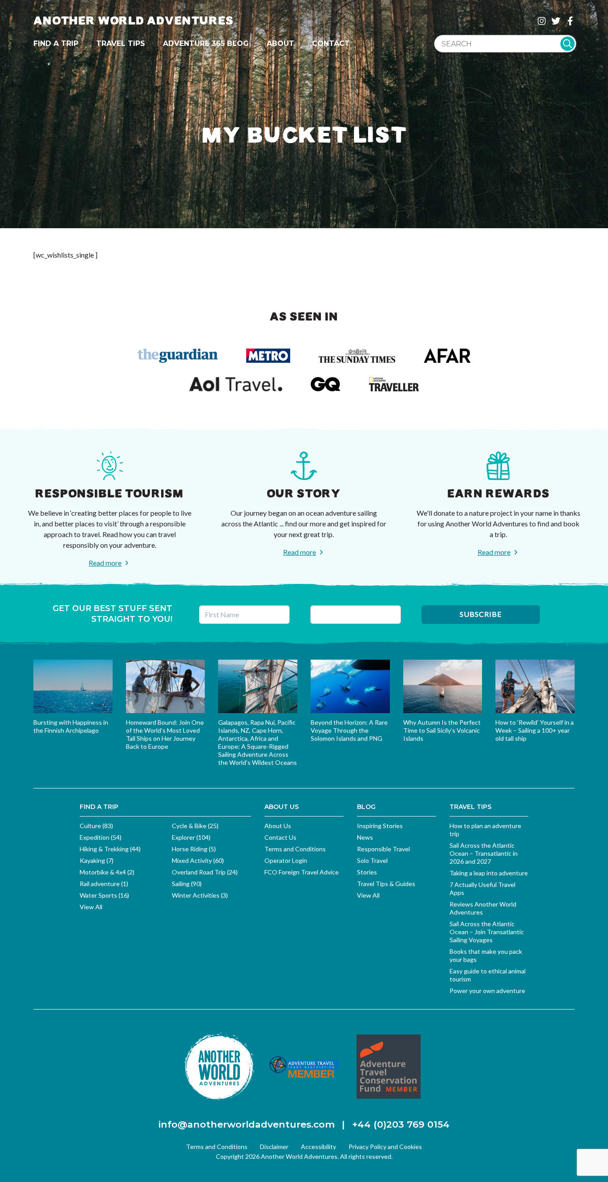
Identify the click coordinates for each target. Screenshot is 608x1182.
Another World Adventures (133, 20)
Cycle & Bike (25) (195, 825)
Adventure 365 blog (206, 43)
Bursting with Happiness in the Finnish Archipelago (70, 726)
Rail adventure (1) (104, 883)
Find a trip (55, 43)
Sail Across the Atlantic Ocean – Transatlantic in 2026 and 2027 (484, 853)
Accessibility (318, 1146)
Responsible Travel (383, 849)
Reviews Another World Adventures (483, 908)
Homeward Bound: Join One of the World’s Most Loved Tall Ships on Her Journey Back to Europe (165, 734)
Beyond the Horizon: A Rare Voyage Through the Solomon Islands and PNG (349, 730)
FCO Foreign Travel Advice (301, 872)
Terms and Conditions (295, 849)
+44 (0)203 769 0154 (401, 1124)
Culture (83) (96, 825)
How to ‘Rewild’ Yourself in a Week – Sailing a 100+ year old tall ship (534, 730)
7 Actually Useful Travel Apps (482, 888)
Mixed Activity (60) (198, 860)
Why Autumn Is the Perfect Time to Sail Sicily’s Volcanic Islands (442, 730)
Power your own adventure (487, 990)
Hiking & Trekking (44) (110, 849)
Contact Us (280, 837)
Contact (331, 43)
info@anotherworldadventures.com (246, 1124)
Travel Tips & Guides (386, 883)
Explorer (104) (191, 837)
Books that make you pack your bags (486, 955)
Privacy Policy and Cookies (385, 1146)
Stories (367, 872)
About (280, 43)
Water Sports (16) (104, 895)
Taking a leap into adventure (489, 873)
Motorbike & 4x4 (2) (107, 872)
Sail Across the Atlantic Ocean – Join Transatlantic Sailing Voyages (487, 932)
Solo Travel (372, 860)
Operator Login (285, 860)
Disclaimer (274, 1146)
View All (91, 907)
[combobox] (505, 44)
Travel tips (120, 43)
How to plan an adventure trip (485, 829)
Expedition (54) (101, 837)
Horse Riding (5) (194, 849)
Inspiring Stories (380, 825)
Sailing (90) (187, 883)
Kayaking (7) (96, 860)
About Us (277, 825)
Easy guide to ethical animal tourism (488, 975)
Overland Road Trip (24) (205, 872)
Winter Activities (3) (200, 895)
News (365, 837)
